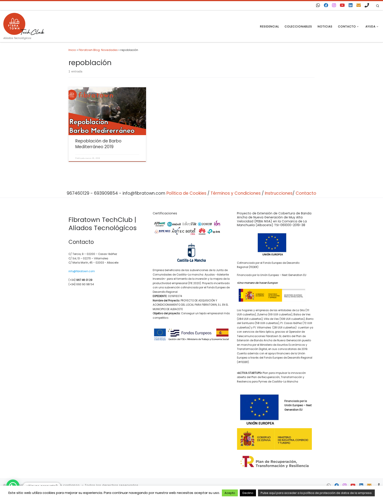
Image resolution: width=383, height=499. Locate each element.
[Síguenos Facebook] (326, 5)
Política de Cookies (186, 193)
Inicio (72, 50)
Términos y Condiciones (236, 193)
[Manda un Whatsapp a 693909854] (318, 5)
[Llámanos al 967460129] (367, 5)
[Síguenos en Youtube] (342, 5)
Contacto (306, 193)
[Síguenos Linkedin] (351, 5)
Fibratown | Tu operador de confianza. (48, 485)
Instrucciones (279, 193)
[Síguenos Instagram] (334, 5)
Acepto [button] (230, 493)
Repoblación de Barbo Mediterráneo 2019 (98, 144)
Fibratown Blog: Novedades (98, 50)
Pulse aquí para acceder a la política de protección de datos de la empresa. (316, 493)
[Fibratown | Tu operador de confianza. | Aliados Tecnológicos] (23, 23)
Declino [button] (247, 493)
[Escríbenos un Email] (358, 5)
